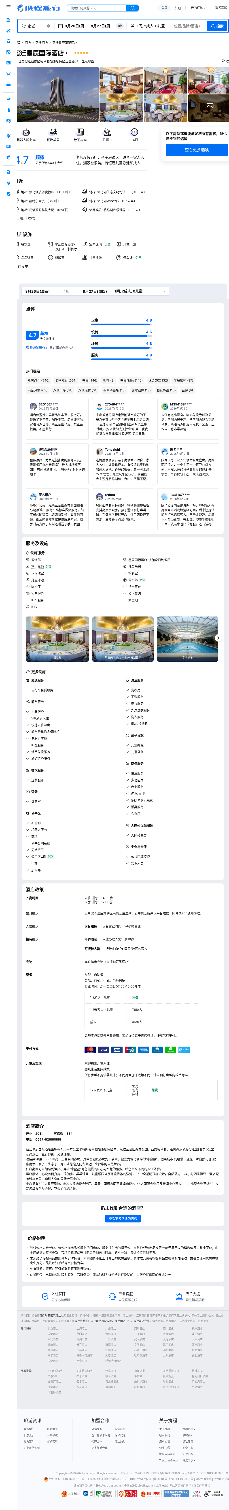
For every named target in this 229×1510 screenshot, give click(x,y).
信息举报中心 (105, 1493)
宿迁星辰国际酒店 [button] (39, 53)
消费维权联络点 (196, 1493)
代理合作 (96, 1441)
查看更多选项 (197, 149)
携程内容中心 (167, 1454)
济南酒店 (110, 1344)
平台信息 (219, 1479)
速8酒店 (110, 1387)
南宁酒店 (53, 1355)
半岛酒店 (197, 1387)
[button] (48, 26)
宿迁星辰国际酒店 (50, 1315)
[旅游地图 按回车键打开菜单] (8, 121)
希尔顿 (138, 1376)
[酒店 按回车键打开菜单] (8, 20)
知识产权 (187, 1454)
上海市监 (73, 1493)
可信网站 (127, 1493)
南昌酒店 (81, 1350)
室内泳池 (37, 566)
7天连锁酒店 (55, 1371)
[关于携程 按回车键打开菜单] (8, 193)
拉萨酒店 (53, 1361)
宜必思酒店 (198, 1381)
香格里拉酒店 (171, 1371)
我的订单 (197, 7)
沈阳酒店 (110, 1350)
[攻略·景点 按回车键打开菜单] (8, 110)
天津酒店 (197, 1339)
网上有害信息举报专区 (176, 1493)
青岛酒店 (110, 1334)
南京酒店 (168, 1328)
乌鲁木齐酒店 (84, 1355)
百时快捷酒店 (171, 1387)
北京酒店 (53, 1328)
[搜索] (132, 8)
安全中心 (187, 1448)
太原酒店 (110, 1355)
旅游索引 (29, 1441)
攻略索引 (52, 1429)
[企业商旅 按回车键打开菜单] (8, 172)
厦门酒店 (81, 1334)
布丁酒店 (81, 1376)
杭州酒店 (197, 1328)
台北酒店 (197, 1355)
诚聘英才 (187, 1435)
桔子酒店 (110, 1376)
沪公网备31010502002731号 (67, 1479)
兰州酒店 (168, 1355)
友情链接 (120, 1429)
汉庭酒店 (110, 1371)
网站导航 (52, 1435)
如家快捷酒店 (84, 1371)
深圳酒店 (139, 1328)
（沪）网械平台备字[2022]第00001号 (144, 1479)
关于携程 (164, 1429)
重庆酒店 (53, 1344)
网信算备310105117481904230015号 (205, 1473)
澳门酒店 (197, 1334)
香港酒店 (168, 1334)
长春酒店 (81, 1344)
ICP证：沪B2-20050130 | (136, 1473)
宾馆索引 (29, 1429)
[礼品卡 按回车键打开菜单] (8, 146)
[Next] (218, 638)
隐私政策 (187, 1441)
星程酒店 (168, 1381)
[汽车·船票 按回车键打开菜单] (8, 73)
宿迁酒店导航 (142, 1321)
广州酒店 (110, 1328)
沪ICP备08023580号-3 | (167, 1473)
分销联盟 (96, 1429)
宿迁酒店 (41, 43)
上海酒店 (81, 1328)
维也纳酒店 (141, 1381)
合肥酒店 (197, 1350)
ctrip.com (89, 1473)
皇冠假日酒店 (200, 1376)
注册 (178, 8)
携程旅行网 (38, 8)
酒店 (28, 43)
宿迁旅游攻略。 (105, 1321)
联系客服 (221, 7)
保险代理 (120, 1435)
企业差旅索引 (32, 1448)
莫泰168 (52, 1376)
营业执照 (164, 1448)
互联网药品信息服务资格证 (103, 1479)
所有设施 (21, 266)
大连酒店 (168, 1339)
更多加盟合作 (99, 1448)
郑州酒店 (197, 1344)
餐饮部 (36, 560)
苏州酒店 (81, 1339)
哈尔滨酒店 (141, 1355)
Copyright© (63, 1473)
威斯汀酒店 (54, 1381)
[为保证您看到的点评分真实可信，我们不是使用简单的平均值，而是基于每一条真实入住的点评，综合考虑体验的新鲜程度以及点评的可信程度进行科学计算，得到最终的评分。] (71, 347)
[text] (26, 135)
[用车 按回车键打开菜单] (8, 84)
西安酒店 (53, 1339)
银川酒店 (53, 1350)
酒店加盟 (120, 1441)
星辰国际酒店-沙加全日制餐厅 (149, 560)
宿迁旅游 (79, 1321)
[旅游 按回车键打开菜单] (8, 52)
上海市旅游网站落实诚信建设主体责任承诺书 (183, 1485)
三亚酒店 (139, 1334)
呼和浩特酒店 (113, 1361)
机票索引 (29, 1435)
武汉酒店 (139, 1339)
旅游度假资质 (203, 1479)
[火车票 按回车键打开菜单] (8, 41)
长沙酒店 (110, 1339)
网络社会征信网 (91, 1493)
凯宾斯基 (168, 1376)
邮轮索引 (52, 1441)
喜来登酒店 (112, 1381)
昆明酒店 (168, 1344)
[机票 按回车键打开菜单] (8, 30)
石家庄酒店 (141, 1350)
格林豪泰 (197, 1371)
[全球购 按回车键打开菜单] (8, 136)
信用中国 (150, 1493)
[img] (56, 94)
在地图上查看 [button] (24, 218)
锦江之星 (139, 1371)
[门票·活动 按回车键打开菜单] (8, 63)
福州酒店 (168, 1350)
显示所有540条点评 (49, 163)
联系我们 (164, 1435)
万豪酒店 (81, 1387)
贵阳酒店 (139, 1344)
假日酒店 (81, 1381)
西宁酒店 (81, 1361)
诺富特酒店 (54, 1392)
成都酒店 (53, 1334)
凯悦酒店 (139, 1387)
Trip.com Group (168, 1460)
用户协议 (164, 1441)
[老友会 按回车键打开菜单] (8, 183)
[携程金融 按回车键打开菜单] (8, 157)
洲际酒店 (53, 1387)
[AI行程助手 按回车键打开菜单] (8, 99)
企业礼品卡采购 (100, 1435)
